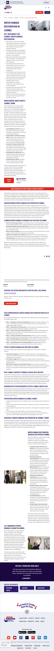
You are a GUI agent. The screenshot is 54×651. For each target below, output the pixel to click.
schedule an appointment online (36, 425)
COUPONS (24, 588)
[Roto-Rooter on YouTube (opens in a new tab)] (14, 637)
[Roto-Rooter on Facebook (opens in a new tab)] (20, 637)
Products (37, 618)
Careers (42, 621)
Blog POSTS (41, 588)
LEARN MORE (26, 578)
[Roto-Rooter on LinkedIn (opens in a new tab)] (45, 637)
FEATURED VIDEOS (9, 589)
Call (48, 12)
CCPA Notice (28, 648)
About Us (43, 618)
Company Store (22, 621)
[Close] (8, 642)
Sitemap (37, 621)
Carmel (21, 17)
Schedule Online (9, 180)
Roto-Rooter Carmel (9, 175)
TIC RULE (35, 648)
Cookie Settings (28, 645)
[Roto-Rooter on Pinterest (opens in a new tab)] (33, 637)
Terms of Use (20, 648)
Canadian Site (31, 621)
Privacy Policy (45, 645)
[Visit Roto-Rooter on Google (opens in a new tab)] (44, 256)
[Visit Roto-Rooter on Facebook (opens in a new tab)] (46, 256)
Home (5, 17)
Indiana (16, 17)
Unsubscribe (37, 645)
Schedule (40, 12)
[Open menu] (48, 7)
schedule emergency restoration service (14, 559)
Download (46, 2)
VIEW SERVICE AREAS (11, 303)
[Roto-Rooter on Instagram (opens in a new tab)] (39, 637)
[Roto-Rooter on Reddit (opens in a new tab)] (8, 637)
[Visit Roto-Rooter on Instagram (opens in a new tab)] (49, 256)
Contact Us (31, 618)
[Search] (45, 7)
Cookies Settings (4, 645)
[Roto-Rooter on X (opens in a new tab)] (27, 637)
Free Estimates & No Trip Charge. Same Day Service (27, 189)
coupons (18, 182)
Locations (11, 17)
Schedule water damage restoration (35, 246)
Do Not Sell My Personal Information (13, 645)
